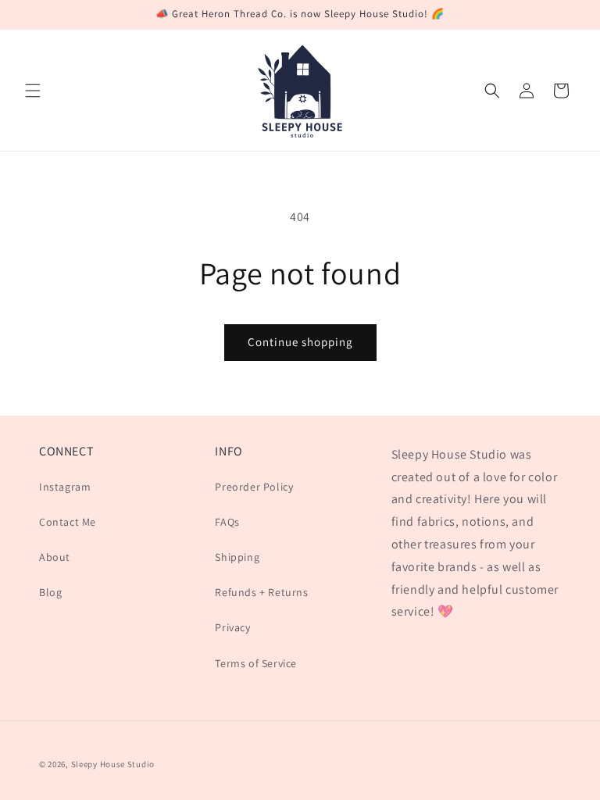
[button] (33, 90)
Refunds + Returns (261, 592)
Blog (50, 592)
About (54, 557)
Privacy (232, 627)
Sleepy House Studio (113, 764)
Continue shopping (300, 341)
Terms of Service (256, 663)
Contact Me (67, 522)
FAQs (227, 522)
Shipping (237, 557)
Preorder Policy (254, 487)
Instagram (65, 487)
